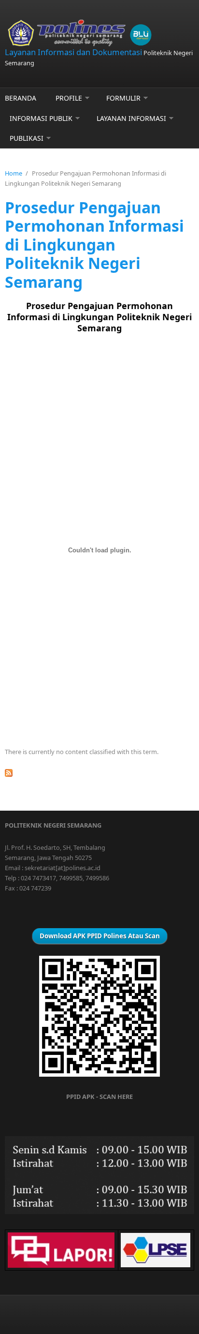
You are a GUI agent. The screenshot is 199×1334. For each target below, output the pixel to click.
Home (13, 173)
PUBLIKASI (26, 138)
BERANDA (20, 98)
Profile (69, 98)
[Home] (99, 33)
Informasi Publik (41, 118)
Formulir (123, 98)
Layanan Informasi (131, 118)
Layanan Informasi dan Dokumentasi (73, 52)
